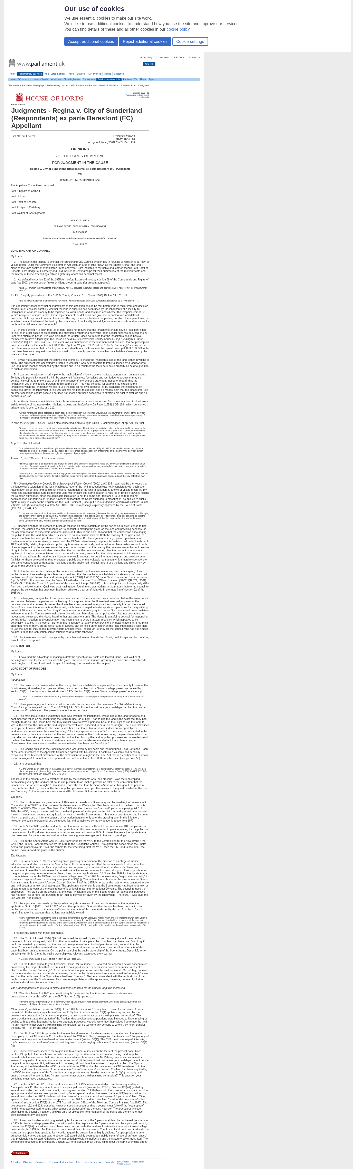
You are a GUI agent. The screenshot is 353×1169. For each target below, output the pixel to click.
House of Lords (40, 79)
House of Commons (19, 79)
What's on (56, 79)
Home (13, 74)
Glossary (27, 1162)
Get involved (94, 74)
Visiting (107, 74)
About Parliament (77, 74)
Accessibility (146, 57)
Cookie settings (190, 41)
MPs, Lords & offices (55, 74)
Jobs (78, 1162)
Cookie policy (138, 1162)
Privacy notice (123, 1162)
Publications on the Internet (137, 95)
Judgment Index (129, 85)
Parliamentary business (30, 74)
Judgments (144, 97)
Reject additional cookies (145, 41)
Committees (89, 79)
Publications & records (109, 79)
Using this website (93, 1162)
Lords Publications (109, 85)
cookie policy (178, 29)
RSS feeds (179, 57)
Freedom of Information (61, 1162)
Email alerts (163, 57)
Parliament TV (130, 79)
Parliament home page (33, 85)
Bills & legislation (72, 79)
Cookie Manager (124, 1164)
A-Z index (15, 1162)
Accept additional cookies (91, 41)
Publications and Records (85, 85)
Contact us (194, 57)
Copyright (109, 1162)
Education (119, 74)
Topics (152, 79)
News (143, 79)
